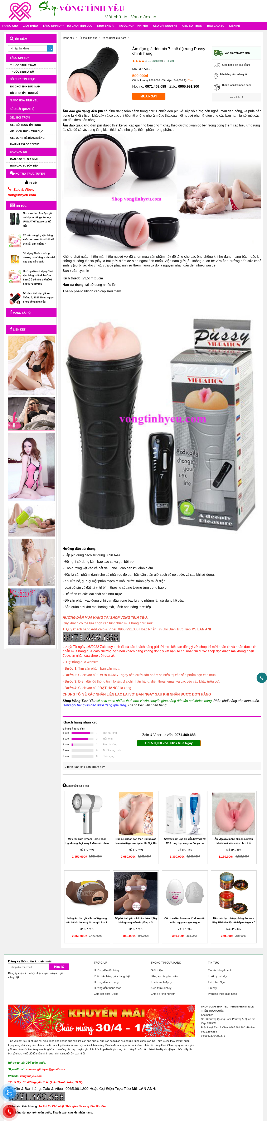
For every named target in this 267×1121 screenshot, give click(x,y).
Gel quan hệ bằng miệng (27, 137)
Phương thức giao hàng (222, 993)
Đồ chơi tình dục (79, 25)
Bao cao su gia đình (24, 159)
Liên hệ (234, 25)
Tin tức (20, 205)
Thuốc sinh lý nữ (22, 71)
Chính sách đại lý (161, 982)
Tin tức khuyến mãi (220, 970)
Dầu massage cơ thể (24, 144)
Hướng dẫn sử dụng (106, 982)
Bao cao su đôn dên (24, 165)
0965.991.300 (188, 86)
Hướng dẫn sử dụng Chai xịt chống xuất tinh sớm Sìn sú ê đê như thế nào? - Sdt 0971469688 (38, 277)
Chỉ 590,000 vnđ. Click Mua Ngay (169, 743)
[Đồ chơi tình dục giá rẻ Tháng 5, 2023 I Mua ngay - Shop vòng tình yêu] (15, 298)
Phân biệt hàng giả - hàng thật (112, 976)
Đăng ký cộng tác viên (164, 976)
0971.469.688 (155, 86)
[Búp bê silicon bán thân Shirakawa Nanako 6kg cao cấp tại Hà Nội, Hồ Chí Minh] (135, 814)
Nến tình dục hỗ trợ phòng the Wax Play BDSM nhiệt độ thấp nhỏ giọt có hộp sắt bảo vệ (233, 922)
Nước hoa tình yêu (133, 25)
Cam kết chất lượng (106, 993)
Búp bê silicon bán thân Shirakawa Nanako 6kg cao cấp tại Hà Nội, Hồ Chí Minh (136, 843)
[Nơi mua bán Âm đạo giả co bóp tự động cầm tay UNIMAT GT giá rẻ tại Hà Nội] (15, 218)
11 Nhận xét (155, 60)
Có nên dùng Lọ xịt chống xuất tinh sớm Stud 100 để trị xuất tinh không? (38, 239)
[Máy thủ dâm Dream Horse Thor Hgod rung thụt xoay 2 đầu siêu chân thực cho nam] (87, 814)
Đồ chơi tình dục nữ (24, 93)
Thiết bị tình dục (218, 976)
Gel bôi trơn (192, 25)
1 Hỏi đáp (169, 60)
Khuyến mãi (105, 25)
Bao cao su (215, 25)
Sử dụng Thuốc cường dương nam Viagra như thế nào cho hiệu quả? (39, 257)
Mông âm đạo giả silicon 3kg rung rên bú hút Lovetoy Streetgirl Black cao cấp (87, 922)
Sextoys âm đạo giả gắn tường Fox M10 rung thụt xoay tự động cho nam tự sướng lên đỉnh (185, 843)
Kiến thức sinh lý (161, 988)
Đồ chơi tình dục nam (25, 86)
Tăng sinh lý (52, 25)
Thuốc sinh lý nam (23, 65)
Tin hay (212, 988)
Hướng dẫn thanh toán (107, 988)
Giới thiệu (30, 25)
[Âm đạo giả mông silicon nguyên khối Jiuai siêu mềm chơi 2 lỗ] (233, 814)
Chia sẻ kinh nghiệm (163, 993)
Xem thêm (236, 97)
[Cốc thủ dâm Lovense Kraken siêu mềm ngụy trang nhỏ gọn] (185, 893)
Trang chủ (10, 25)
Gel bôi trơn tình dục (25, 125)
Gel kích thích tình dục (26, 131)
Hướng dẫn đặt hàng (106, 970)
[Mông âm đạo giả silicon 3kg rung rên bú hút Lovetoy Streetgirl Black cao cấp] (87, 893)
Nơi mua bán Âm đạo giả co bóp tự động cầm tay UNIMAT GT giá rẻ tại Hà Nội (37, 219)
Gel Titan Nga (216, 982)
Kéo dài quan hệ (165, 25)
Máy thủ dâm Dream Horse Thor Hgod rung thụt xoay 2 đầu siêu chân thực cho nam (87, 843)
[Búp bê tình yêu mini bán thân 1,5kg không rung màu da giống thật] (135, 893)
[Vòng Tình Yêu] (20, 10)
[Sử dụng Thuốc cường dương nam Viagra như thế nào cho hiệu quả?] (15, 258)
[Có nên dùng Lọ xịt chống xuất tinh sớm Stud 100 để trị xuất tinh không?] (15, 240)
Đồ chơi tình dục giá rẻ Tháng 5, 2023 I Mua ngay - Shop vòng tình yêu (38, 297)
